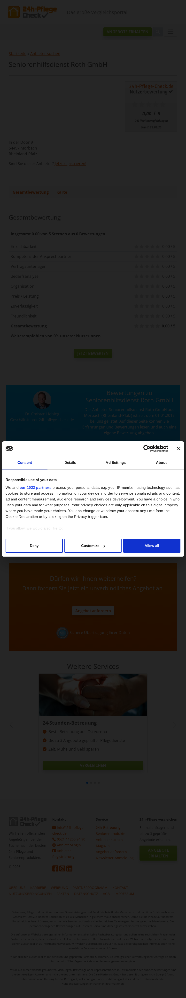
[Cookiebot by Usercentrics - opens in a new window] (147, 448)
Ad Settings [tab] (116, 462)
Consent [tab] (24, 462)
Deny (34, 546)
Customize (90, 546)
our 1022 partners (36, 487)
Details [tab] (70, 462)
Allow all (152, 546)
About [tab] (161, 462)
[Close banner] (178, 448)
